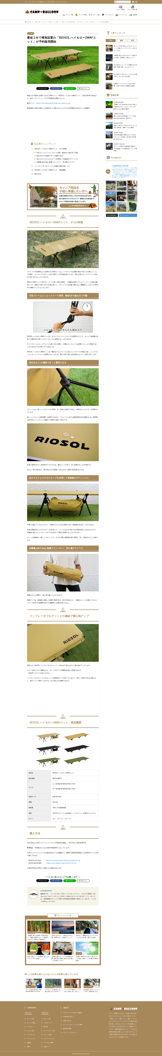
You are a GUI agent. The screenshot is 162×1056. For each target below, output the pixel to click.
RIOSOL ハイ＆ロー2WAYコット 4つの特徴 (51, 149)
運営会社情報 (67, 1028)
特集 (28, 1046)
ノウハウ (30, 1026)
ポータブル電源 (48, 1042)
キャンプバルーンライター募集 (72, 1024)
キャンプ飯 (96, 15)
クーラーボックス (49, 1038)
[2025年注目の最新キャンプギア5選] (132, 185)
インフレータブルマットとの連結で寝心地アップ (52, 166)
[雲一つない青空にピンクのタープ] (111, 207)
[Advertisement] (63, 125)
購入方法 (38, 174)
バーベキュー (109, 15)
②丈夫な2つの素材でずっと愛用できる (49, 156)
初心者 (46, 1026)
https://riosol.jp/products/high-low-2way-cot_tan (53, 103)
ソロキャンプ (48, 1023)
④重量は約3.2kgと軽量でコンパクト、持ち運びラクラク (55, 162)
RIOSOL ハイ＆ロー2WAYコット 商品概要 (50, 170)
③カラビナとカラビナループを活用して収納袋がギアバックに (57, 159)
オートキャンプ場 (49, 1031)
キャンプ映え (48, 1034)
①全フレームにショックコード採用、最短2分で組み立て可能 (57, 153)
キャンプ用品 (83, 15)
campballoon (46, 890)
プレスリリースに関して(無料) (72, 1012)
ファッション (123, 15)
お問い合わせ (67, 1020)
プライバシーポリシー (70, 1032)
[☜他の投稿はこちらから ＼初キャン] (111, 185)
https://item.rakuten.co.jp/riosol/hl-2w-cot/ (61, 863)
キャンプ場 (69, 15)
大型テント (47, 1046)
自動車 (135, 15)
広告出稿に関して (68, 1016)
